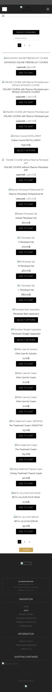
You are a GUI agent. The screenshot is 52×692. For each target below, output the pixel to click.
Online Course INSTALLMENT (26, 140)
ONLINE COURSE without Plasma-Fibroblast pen (26, 168)
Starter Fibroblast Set (26, 218)
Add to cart (26, 72)
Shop (26, 610)
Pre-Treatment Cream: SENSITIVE (26, 425)
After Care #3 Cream (26, 401)
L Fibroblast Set (26, 290)
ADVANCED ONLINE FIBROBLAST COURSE (26, 62)
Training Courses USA (26, 618)
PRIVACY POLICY (26, 641)
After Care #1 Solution (26, 353)
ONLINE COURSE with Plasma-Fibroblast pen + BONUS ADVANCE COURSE (26, 90)
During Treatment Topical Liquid (26, 473)
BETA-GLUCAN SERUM (26, 521)
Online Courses (26, 614)
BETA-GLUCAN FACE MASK (26, 497)
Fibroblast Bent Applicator (26, 314)
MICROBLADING (26, 626)
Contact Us (26, 649)
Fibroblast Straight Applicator (26, 334)
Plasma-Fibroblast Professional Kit (26, 194)
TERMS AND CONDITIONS (26, 645)
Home (26, 607)
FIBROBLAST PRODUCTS (26, 622)
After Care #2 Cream (26, 377)
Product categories (26, 32)
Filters (26, 550)
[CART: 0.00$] (48, 7)
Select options (26, 150)
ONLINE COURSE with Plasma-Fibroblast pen (26, 116)
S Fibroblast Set (26, 242)
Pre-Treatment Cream (26, 449)
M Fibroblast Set (26, 266)
